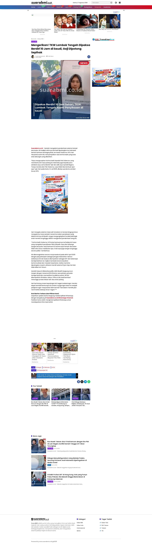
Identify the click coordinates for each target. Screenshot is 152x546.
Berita (49, 465)
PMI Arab (47, 367)
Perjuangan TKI (43, 370)
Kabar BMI (34, 41)
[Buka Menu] (120, 3)
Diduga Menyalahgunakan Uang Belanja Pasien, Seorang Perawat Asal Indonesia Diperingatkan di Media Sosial (67, 460)
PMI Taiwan (105, 525)
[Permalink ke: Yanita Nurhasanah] (33, 56)
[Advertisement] (22, 35)
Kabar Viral (105, 523)
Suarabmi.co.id (37, 148)
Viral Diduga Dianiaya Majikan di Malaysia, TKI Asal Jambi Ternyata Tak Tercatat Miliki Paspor (81, 403)
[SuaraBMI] (50, 2)
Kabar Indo (80, 525)
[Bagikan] (88, 56)
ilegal (39, 367)
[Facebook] (78, 381)
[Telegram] (85, 381)
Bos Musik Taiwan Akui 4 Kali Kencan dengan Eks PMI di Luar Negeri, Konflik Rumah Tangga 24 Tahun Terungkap (40, 403)
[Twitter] (81, 381)
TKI (54, 367)
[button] (111, 2)
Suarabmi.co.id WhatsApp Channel (59, 298)
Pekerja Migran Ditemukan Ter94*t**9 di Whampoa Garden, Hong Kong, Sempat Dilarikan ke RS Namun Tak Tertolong (60, 403)
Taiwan (104, 528)
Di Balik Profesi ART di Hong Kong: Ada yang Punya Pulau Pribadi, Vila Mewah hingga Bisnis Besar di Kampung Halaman (67, 477)
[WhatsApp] (88, 381)
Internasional (81, 528)
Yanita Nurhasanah (40, 56)
